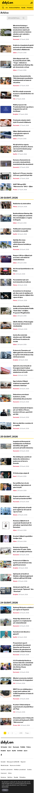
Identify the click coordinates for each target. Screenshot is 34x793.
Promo (6, 7)
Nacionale (16, 39)
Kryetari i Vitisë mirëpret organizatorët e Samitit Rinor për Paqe (23, 707)
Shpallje (23, 7)
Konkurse (3, 777)
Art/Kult (19, 750)
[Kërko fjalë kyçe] (3, 7)
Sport (15, 476)
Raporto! (23, 762)
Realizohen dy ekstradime (22, 203)
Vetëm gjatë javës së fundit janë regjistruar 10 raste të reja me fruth (22, 510)
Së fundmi (4, 747)
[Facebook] (1, 755)
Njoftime (10, 777)
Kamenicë (16, 85)
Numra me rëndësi (15, 765)
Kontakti (3, 762)
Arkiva (10, 773)
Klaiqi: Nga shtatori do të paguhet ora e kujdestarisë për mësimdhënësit (22, 621)
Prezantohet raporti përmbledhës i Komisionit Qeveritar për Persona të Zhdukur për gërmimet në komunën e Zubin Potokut (22, 647)
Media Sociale (5, 765)
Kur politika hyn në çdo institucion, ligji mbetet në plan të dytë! (22, 485)
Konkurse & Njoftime (14, 7)
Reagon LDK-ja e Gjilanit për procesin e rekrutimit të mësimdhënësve (22, 258)
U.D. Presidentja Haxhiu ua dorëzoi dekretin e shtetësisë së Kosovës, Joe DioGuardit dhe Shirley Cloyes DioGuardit (23, 665)
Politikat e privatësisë (20, 769)
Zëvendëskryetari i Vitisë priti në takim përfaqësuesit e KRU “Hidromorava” (23, 720)
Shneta (15, 329)
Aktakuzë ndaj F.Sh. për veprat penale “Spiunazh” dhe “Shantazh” (23, 589)
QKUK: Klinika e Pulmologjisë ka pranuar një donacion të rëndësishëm (23, 324)
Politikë (22, 747)
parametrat (5, 786)
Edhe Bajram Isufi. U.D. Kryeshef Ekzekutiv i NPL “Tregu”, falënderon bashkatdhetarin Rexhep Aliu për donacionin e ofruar (23, 63)
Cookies (29, 769)
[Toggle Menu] (31, 3)
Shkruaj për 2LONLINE (13, 762)
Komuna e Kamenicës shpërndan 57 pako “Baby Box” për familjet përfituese (22, 549)
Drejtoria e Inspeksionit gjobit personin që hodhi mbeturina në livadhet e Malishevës (23, 47)
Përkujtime (30, 7)
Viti (14, 99)
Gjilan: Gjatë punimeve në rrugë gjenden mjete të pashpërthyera (21, 133)
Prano (5, 790)
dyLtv (25, 750)
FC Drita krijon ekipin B (21, 473)
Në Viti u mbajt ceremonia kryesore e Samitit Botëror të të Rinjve (23, 94)
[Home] (7, 3)
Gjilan (15, 52)
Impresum (4, 773)
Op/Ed (15, 154)
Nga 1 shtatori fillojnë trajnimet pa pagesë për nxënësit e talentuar (21, 383)
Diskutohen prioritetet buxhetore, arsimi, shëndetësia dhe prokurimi (22, 397)
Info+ (10, 747)
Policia (15, 206)
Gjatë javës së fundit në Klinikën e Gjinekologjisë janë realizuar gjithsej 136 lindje (23, 576)
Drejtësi (15, 114)
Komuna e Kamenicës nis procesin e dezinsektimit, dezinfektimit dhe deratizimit (23, 162)
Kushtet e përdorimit (7, 769)
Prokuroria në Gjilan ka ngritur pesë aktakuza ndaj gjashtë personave (22, 563)
